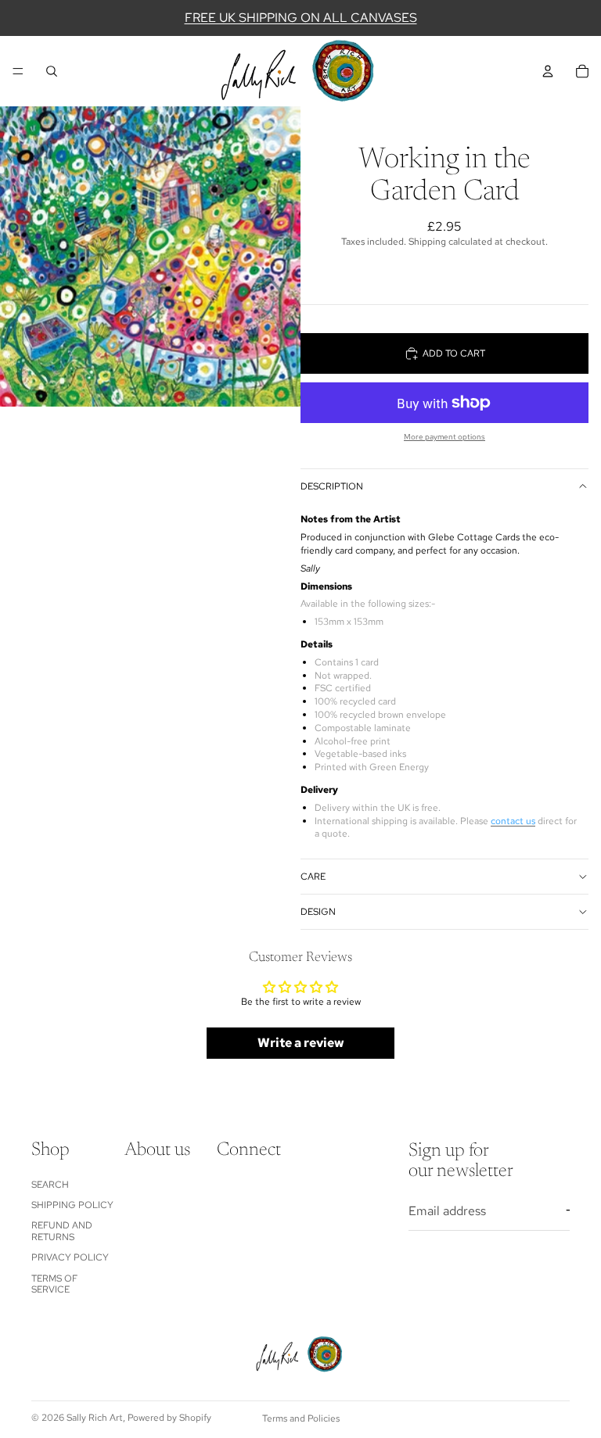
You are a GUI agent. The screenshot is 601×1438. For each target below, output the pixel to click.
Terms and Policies (301, 1418)
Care (313, 876)
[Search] (51, 71)
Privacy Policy (70, 1257)
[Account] (548, 71)
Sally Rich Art (95, 1417)
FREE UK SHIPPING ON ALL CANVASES (301, 17)
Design (318, 911)
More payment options (444, 437)
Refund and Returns (61, 1231)
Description (331, 486)
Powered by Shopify (169, 1417)
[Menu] (18, 71)
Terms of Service (54, 1283)
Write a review (300, 1043)
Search (50, 1184)
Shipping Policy (72, 1205)
